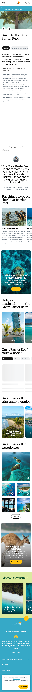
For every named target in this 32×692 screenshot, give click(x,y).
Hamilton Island (14, 82)
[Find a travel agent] (16, 545)
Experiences (25, 358)
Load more (16, 516)
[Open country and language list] (28, 659)
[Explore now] (16, 272)
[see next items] (29, 48)
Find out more (16, 678)
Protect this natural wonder (10, 228)
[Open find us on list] (28, 665)
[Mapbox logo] (5, 150)
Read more (15, 652)
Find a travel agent (16, 562)
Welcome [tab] (6, 48)
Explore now (16, 289)
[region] (16, 131)
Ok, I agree (23, 686)
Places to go (10, 7)
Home (2, 7)
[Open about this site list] (28, 670)
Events (17, 358)
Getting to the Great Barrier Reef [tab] (20, 48)
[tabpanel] (16, 80)
